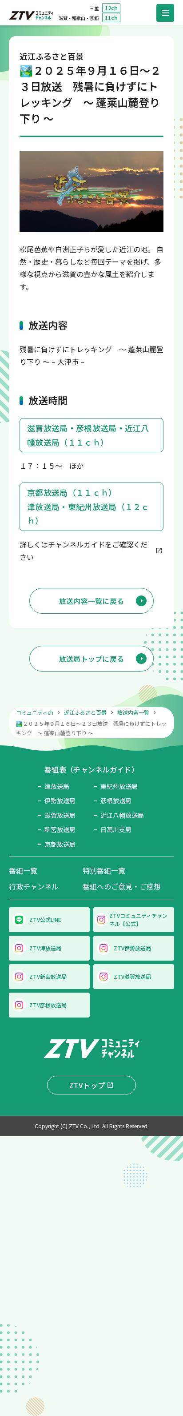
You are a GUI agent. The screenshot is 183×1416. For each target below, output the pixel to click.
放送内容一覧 (133, 712)
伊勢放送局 (60, 800)
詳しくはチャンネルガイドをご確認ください (83, 550)
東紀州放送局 (119, 786)
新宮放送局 (60, 829)
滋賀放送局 (60, 815)
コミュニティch (34, 712)
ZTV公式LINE (45, 919)
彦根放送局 (115, 800)
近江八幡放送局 (121, 815)
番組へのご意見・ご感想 (122, 886)
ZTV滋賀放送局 (132, 976)
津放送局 (56, 786)
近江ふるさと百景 (85, 712)
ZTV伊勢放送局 (132, 948)
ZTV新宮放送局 (48, 976)
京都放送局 (60, 844)
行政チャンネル (34, 886)
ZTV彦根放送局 (48, 1005)
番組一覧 (23, 870)
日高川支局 (115, 829)
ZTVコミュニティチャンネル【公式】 (138, 919)
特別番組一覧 (104, 870)
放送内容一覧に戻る (91, 600)
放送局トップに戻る (91, 658)
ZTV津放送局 (45, 948)
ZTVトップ (87, 1085)
